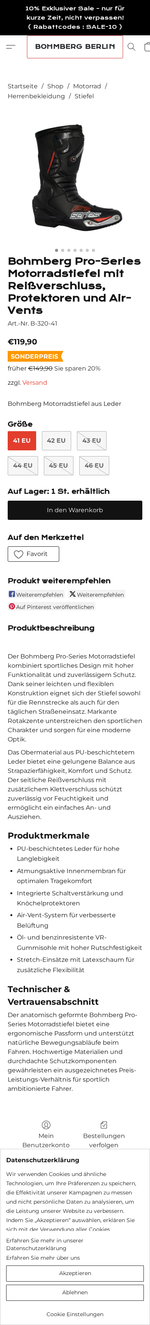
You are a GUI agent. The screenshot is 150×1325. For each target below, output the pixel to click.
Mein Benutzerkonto (46, 1140)
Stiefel (84, 96)
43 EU (91, 440)
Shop (55, 86)
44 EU (23, 465)
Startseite (23, 86)
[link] (75, 1311)
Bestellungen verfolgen (104, 1140)
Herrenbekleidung (36, 96)
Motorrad (87, 86)
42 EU (56, 440)
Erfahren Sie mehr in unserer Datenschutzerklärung (44, 1244)
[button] (75, 46)
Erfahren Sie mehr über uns (43, 1257)
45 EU (58, 465)
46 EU (94, 465)
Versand (34, 382)
